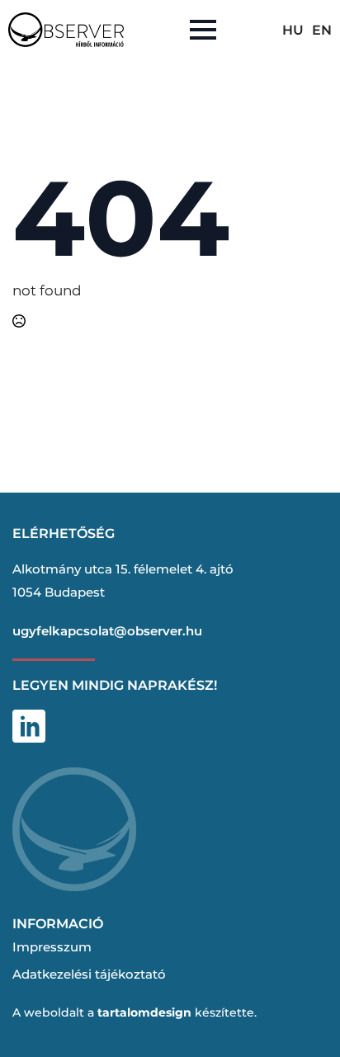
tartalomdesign (144, 1012)
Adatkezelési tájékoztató (89, 974)
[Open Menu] (203, 30)
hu (293, 30)
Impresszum (52, 947)
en (322, 30)
